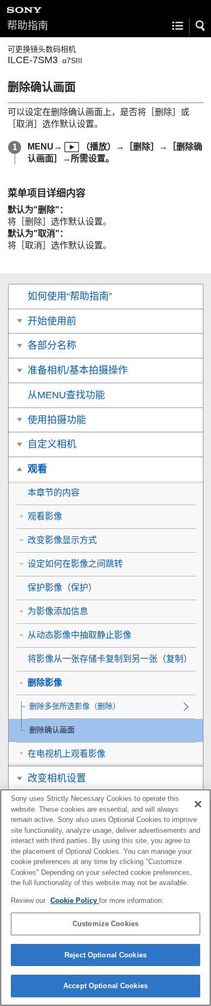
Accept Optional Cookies (105, 986)
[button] (200, 25)
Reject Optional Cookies (105, 955)
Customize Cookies (105, 924)
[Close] (198, 804)
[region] (105, 897)
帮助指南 (27, 25)
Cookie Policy (74, 900)
